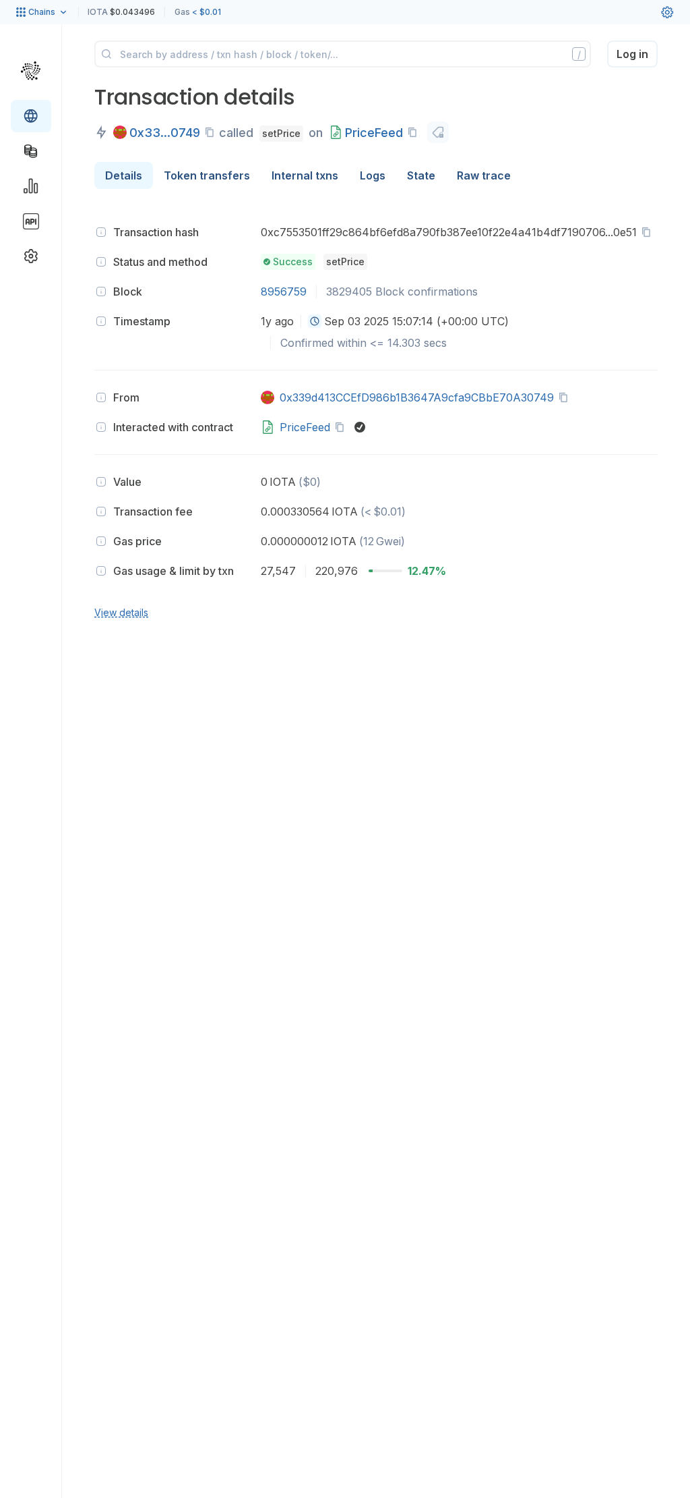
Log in (632, 54)
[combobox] (314, 321)
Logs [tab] (372, 175)
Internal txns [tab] (305, 175)
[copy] (212, 132)
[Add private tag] (438, 132)
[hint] (101, 232)
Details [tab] (123, 175)
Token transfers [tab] (207, 175)
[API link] (31, 221)
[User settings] (667, 12)
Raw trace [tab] (484, 175)
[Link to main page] (30, 70)
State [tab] (421, 175)
